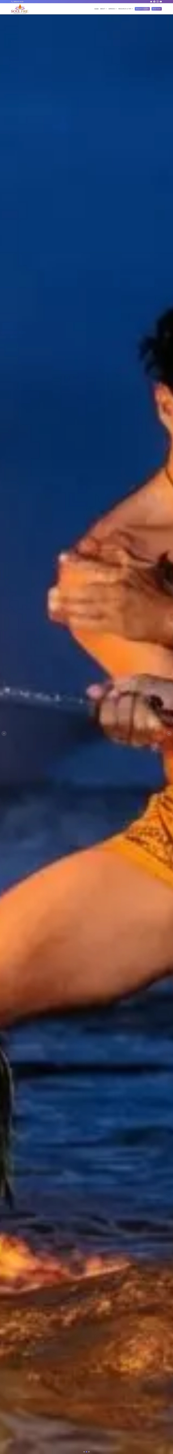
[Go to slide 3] (89, 1451)
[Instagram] (158, 2)
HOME (96, 9)
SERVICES (112, 9)
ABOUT (102, 9)
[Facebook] (154, 2)
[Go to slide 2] (86, 1452)
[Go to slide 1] (84, 1451)
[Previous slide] (4, 733)
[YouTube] (161, 2)
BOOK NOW (157, 9)
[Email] (151, 2)
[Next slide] (169, 733)
